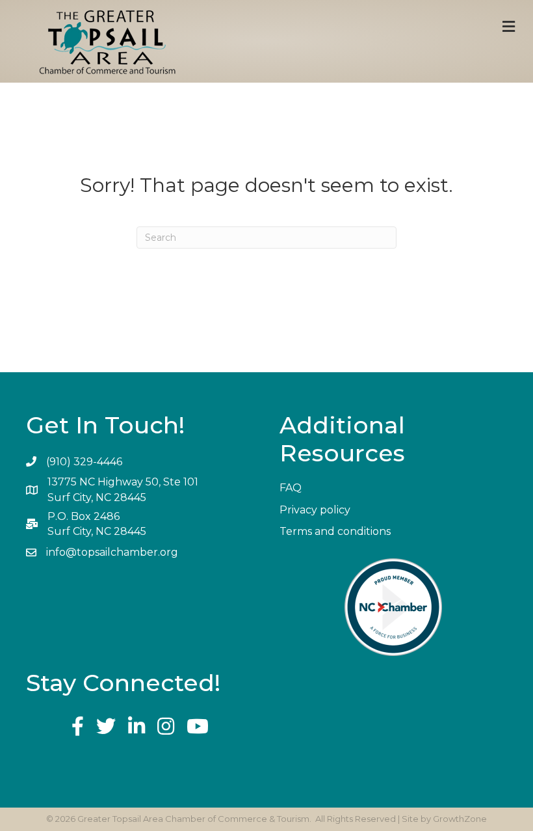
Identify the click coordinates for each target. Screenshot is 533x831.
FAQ (291, 488)
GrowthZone (460, 818)
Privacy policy (315, 510)
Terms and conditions (335, 531)
